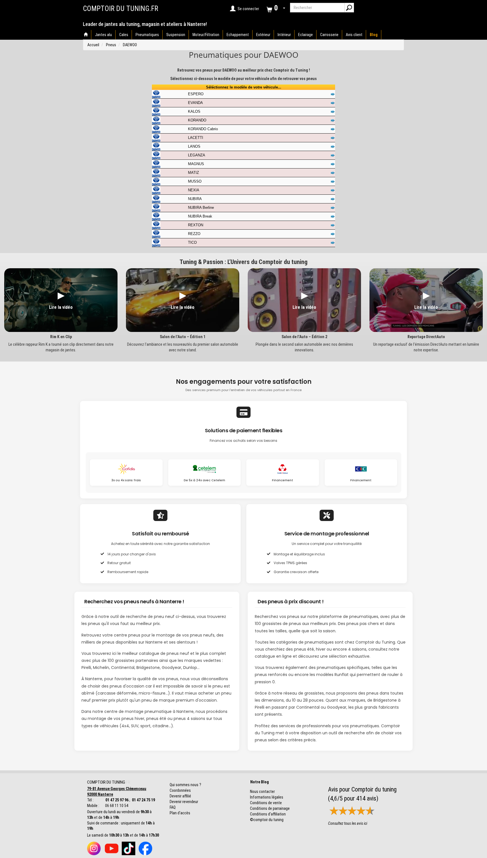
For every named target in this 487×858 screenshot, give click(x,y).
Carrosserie (329, 34)
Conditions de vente (266, 803)
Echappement (238, 34)
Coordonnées (180, 790)
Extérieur (263, 34)
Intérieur (284, 34)
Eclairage (305, 34)
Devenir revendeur (184, 801)
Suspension (175, 34)
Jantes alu (103, 34)
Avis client (354, 34)
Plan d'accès (180, 813)
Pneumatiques (147, 34)
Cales (123, 34)
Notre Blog (258, 782)
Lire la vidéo (61, 307)
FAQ (173, 807)
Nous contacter (262, 791)
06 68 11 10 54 (116, 805)
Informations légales (266, 797)
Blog (374, 34)
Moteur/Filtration (205, 34)
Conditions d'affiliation (268, 814)
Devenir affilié (180, 796)
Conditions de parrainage (270, 808)
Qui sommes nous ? (185, 784)
